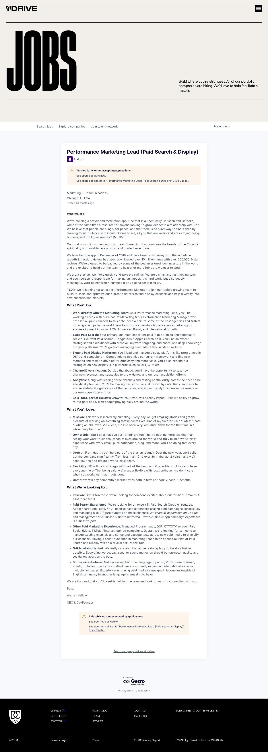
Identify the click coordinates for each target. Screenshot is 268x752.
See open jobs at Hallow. (91, 175)
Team (96, 716)
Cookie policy (143, 690)
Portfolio (99, 710)
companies (72, 126)
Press (95, 740)
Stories (98, 721)
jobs (45, 126)
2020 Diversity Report (147, 740)
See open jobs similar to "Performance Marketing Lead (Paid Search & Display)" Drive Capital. (132, 180)
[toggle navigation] (258, 8)
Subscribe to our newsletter (198, 710)
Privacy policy (125, 690)
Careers (140, 716)
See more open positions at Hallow (134, 651)
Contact (140, 710)
